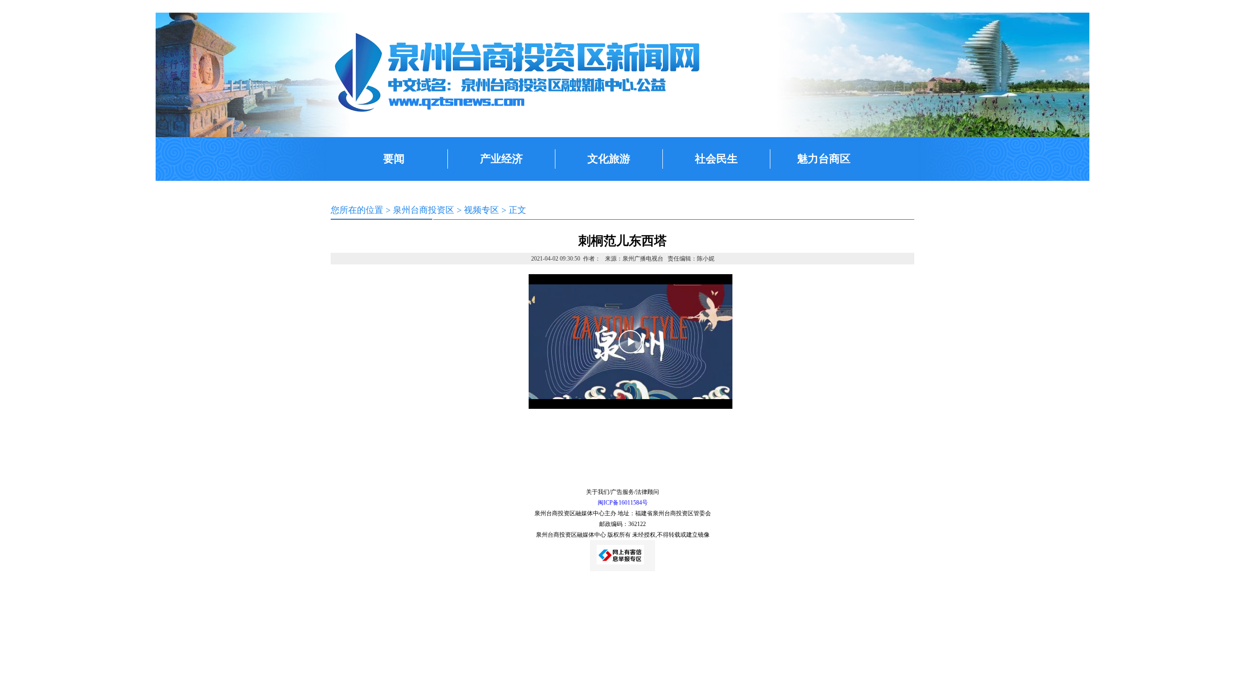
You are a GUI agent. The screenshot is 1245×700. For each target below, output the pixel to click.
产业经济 (501, 159)
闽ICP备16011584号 (623, 502)
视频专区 (481, 210)
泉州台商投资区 (423, 210)
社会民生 (716, 159)
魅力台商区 (824, 159)
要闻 (394, 159)
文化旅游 (608, 159)
